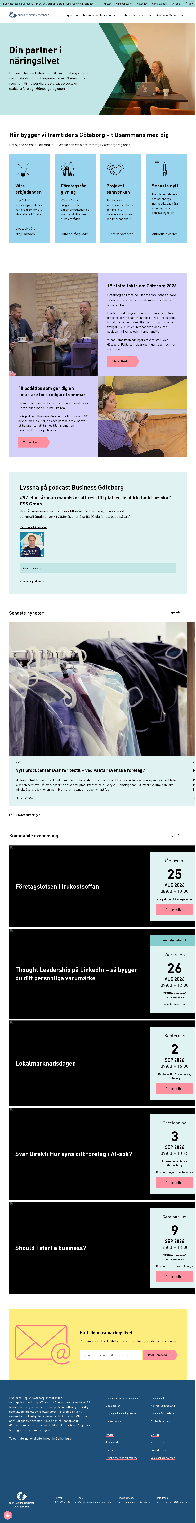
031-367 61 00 (62, 1501)
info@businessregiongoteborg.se (93, 1501)
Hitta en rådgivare (74, 233)
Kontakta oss (159, 3)
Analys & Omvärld (168, 15)
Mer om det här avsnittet (33, 527)
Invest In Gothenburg (57, 1438)
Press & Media (114, 1442)
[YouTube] (39, 1458)
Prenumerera (157, 1355)
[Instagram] (11, 1458)
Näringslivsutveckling (97, 15)
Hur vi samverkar (119, 233)
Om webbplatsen (115, 1420)
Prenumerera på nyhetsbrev (121, 1457)
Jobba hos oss (159, 1450)
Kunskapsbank (124, 3)
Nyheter (106, 3)
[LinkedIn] (30, 1458)
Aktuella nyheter (164, 233)
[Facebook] (20, 1458)
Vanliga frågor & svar (163, 1457)
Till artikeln (31, 442)
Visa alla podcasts (32, 581)
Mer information (178, 1004)
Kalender (142, 3)
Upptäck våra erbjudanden (25, 231)
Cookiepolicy (113, 1405)
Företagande (66, 15)
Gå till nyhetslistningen (24, 815)
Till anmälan (179, 909)
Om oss (175, 3)
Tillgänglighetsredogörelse (121, 1413)
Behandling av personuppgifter (123, 1397)
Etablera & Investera (134, 15)
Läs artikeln (120, 361)
